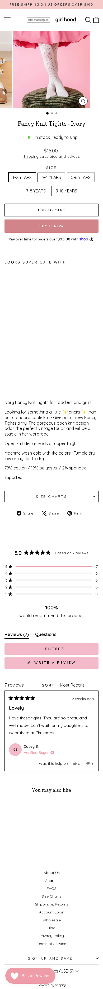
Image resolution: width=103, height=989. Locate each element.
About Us (52, 872)
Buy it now (51, 226)
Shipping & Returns (51, 904)
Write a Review (65, 664)
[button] (51, 566)
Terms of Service (51, 943)
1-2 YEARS (22, 177)
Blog (51, 927)
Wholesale (52, 920)
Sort (49, 685)
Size (51, 167)
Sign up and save (50, 958)
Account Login (51, 912)
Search (51, 880)
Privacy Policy (51, 935)
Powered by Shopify (52, 985)
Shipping (31, 156)
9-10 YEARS (66, 191)
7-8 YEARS (36, 191)
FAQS (52, 888)
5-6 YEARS (81, 177)
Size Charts (51, 496)
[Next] (92, 731)
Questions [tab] (45, 635)
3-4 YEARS (51, 177)
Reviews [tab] (16, 635)
